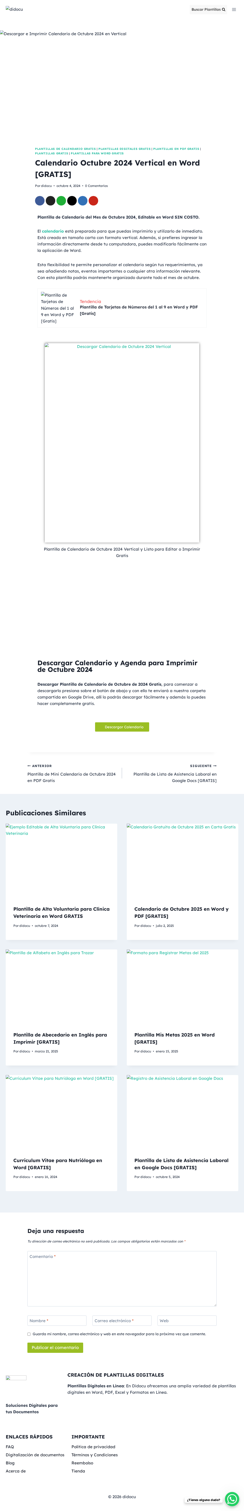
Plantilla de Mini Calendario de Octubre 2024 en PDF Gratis (71, 773)
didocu (46, 186)
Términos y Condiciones (94, 1454)
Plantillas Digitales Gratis (124, 149)
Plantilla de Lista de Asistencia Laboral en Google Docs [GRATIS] (175, 773)
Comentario (43, 1256)
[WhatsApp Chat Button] (232, 1499)
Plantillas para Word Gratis (97, 153)
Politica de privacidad (93, 1446)
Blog (10, 1462)
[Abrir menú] (233, 9)
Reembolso (82, 1462)
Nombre (39, 1320)
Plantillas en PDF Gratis (176, 149)
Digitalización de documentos (35, 1454)
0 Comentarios (96, 186)
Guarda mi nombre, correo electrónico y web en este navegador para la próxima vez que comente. (119, 1334)
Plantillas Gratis (51, 153)
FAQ (10, 1446)
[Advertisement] (122, 610)
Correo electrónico (114, 1320)
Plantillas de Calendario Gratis (65, 149)
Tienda (78, 1470)
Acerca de (16, 1470)
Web (164, 1320)
